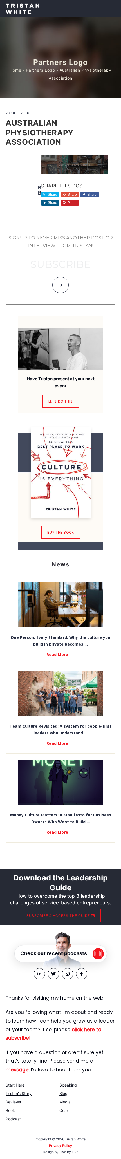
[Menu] (60, 7)
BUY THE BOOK (60, 532)
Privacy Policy (60, 1145)
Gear (63, 1110)
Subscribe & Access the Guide (58, 915)
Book (10, 1110)
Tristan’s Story (19, 1093)
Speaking (68, 1085)
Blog (63, 1093)
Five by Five (69, 1152)
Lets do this (60, 401)
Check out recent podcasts (53, 953)
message (17, 1069)
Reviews (13, 1102)
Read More (57, 654)
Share (72, 195)
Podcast (13, 1118)
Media (65, 1102)
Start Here (15, 1085)
